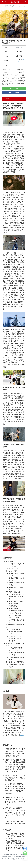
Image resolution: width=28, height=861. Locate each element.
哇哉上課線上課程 (10, 5)
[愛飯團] (15, 2)
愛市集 (3, 5)
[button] (25, 848)
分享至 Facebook (14, 92)
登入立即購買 (14, 88)
